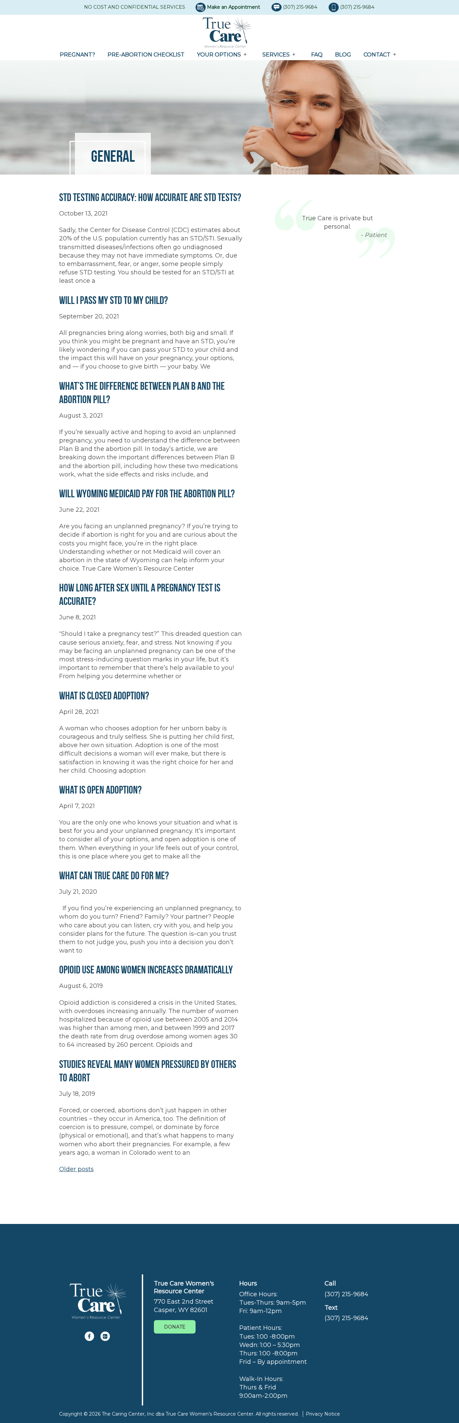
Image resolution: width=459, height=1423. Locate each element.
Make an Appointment (233, 7)
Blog (343, 54)
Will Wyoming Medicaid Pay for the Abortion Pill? (147, 493)
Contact (377, 54)
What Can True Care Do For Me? (114, 875)
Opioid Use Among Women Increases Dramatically (146, 969)
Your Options (219, 54)
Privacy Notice (323, 1414)
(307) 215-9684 (301, 7)
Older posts (76, 1169)
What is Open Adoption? (100, 790)
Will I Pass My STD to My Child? (113, 300)
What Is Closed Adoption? (104, 695)
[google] (105, 1336)
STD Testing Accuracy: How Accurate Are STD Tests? (150, 197)
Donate (174, 1327)
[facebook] (89, 1336)
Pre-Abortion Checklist (146, 54)
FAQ (317, 54)
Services (276, 54)
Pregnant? (77, 54)
